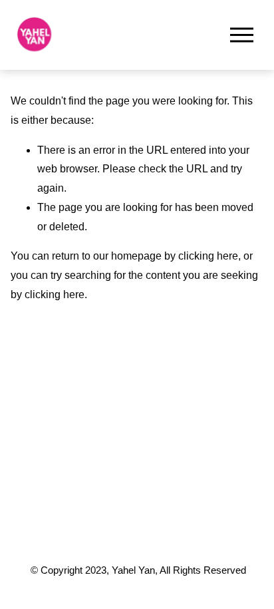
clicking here (208, 256)
